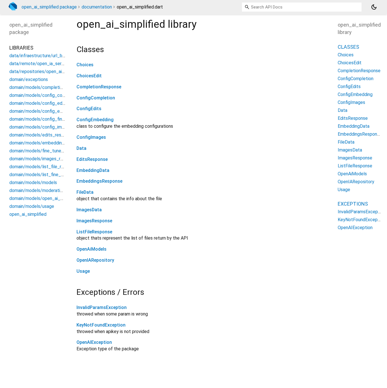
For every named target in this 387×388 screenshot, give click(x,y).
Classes (348, 47)
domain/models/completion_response (47, 87)
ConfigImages (91, 137)
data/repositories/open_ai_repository (47, 71)
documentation (97, 7)
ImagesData (89, 209)
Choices (84, 64)
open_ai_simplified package (49, 7)
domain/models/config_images (40, 126)
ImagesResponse (94, 220)
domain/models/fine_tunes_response (46, 150)
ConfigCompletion (95, 98)
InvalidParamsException (101, 307)
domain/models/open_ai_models (42, 198)
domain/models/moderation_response (47, 190)
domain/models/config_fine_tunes (43, 118)
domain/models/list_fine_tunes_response (51, 174)
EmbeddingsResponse (99, 181)
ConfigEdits (88, 108)
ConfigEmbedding (95, 119)
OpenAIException (94, 342)
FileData (84, 192)
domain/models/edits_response (41, 134)
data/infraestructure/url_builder (41, 55)
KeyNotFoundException (101, 325)
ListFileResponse (94, 231)
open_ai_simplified (27, 214)
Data (81, 148)
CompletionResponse (98, 86)
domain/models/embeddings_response (48, 142)
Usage (83, 271)
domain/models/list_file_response (43, 166)
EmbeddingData (92, 170)
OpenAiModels (91, 249)
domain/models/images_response (43, 158)
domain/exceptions (28, 79)
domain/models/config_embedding (44, 111)
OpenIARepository (95, 260)
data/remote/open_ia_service (39, 63)
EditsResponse (92, 159)
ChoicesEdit (89, 75)
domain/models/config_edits (38, 103)
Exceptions (353, 203)
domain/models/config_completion (44, 95)
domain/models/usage (31, 206)
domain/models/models (33, 182)
